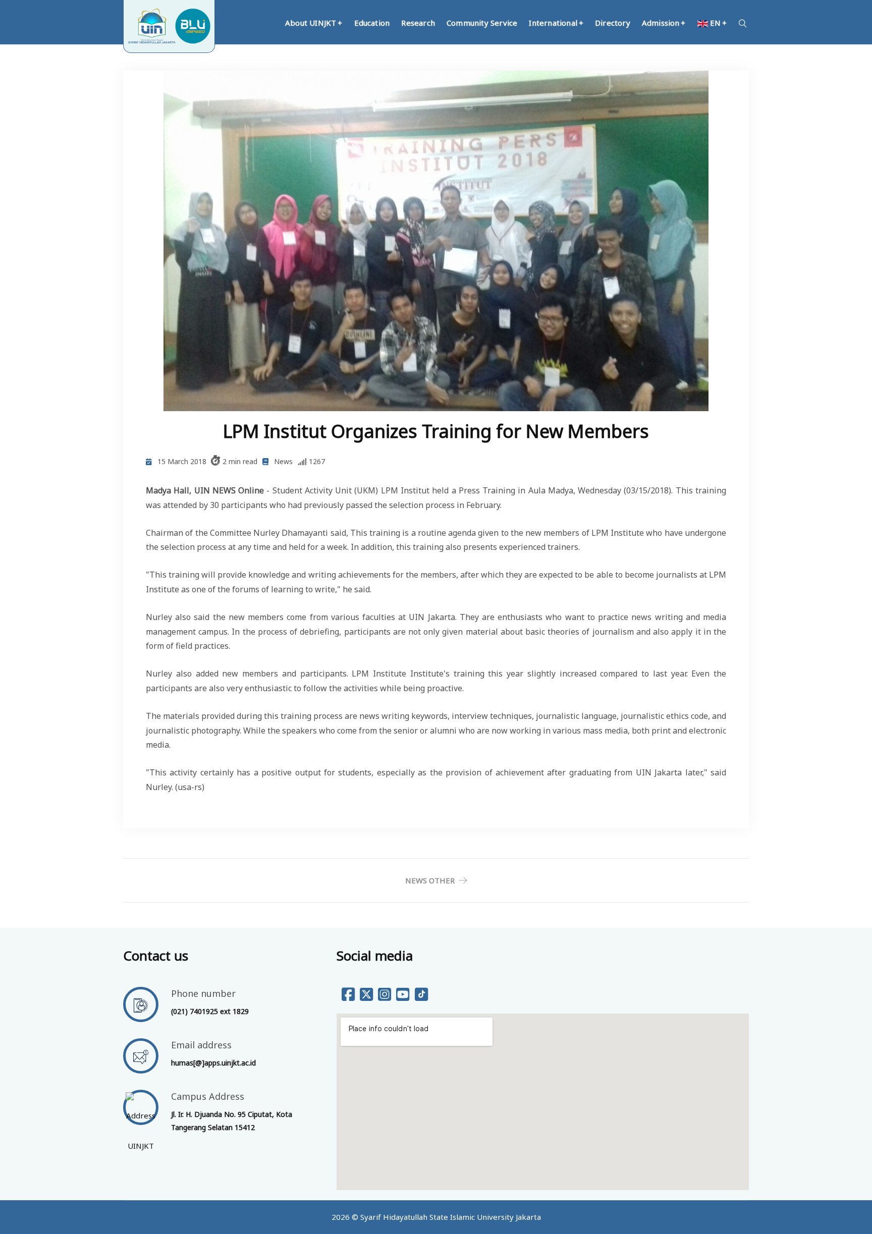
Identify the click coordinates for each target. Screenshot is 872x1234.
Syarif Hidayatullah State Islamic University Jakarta (450, 1217)
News (283, 461)
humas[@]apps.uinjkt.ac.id (213, 1063)
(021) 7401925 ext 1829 (210, 1011)
